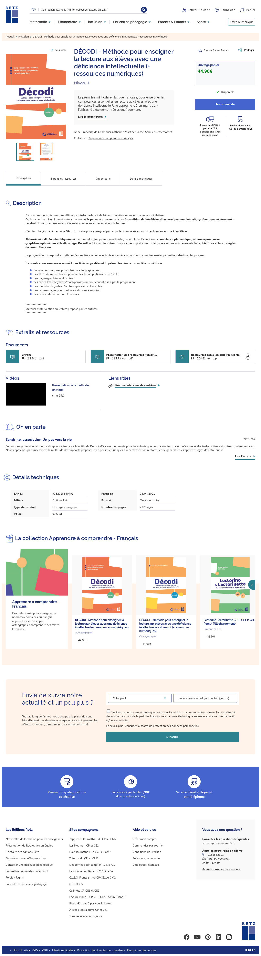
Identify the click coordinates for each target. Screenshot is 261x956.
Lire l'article (243, 456)
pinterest (208, 937)
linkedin (218, 937)
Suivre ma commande (146, 858)
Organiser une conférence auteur (26, 858)
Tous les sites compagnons (85, 916)
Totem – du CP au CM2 (83, 858)
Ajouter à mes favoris (216, 50)
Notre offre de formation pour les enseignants (34, 839)
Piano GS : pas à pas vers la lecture (90, 903)
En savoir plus (114, 726)
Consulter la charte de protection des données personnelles (162, 726)
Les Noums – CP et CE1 (84, 845)
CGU (45, 950)
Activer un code (199, 10)
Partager (249, 50)
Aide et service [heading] (144, 830)
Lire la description (90, 116)
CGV (35, 950)
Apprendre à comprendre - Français (110, 138)
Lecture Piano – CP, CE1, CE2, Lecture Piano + (97, 897)
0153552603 (216, 855)
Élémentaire (67, 22)
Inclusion (95, 22)
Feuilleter (60, 50)
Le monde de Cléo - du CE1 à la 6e (91, 871)
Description (23, 178)
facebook (187, 937)
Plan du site (21, 950)
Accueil (10, 36)
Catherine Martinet (124, 132)
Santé (201, 22)
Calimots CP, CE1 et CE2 (84, 890)
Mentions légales (62, 950)
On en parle (103, 178)
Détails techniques (141, 178)
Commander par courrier (148, 845)
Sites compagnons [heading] (83, 830)
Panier (250, 10)
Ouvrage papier (208, 65)
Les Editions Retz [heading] (19, 830)
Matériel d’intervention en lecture (46, 309)
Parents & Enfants (172, 22)
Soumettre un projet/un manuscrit (27, 871)
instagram (229, 937)
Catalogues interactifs (146, 864)
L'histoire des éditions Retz (22, 852)
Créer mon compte (144, 839)
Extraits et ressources (63, 178)
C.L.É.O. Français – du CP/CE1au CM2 (92, 877)
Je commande (225, 104)
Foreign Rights (15, 877)
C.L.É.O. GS (76, 884)
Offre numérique (241, 22)
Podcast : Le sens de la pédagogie (26, 884)
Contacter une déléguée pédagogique (29, 864)
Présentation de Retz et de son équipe (29, 845)
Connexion (228, 10)
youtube (197, 937)
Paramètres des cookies (141, 950)
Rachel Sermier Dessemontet (154, 132)
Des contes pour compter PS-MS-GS (92, 864)
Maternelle (38, 22)
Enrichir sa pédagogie (130, 22)
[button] (36, 96)
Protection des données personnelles (100, 950)
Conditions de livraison (147, 852)
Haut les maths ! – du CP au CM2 (90, 852)
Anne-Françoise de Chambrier (92, 132)
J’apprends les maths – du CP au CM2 (92, 839)
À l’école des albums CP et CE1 (88, 910)
